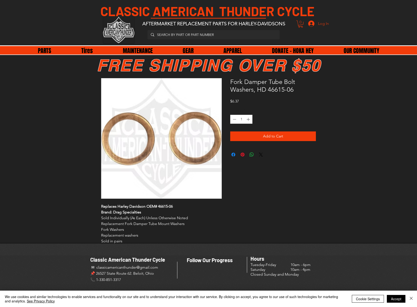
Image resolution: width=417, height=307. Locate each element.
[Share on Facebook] (233, 154)
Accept (396, 298)
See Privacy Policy (41, 301)
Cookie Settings (368, 298)
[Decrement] (234, 119)
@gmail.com (147, 267)
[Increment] (249, 119)
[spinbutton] (241, 119)
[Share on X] (261, 154)
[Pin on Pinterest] (242, 154)
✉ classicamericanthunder (113, 267)
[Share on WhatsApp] (252, 154)
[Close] (411, 298)
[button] (300, 23)
